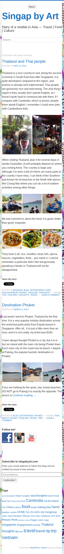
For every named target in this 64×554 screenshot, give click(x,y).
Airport (18, 496)
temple (36, 525)
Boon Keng (16, 501)
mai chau (35, 516)
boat (56, 496)
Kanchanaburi (10, 292)
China (9, 507)
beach (5, 418)
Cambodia (34, 500)
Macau (26, 516)
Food (48, 290)
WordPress (35, 548)
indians (5, 516)
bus (23, 501)
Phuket (23, 292)
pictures (21, 520)
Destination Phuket (18, 305)
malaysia (45, 516)
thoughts (23, 295)
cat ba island (51, 500)
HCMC (21, 512)
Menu (32, 6)
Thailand (33, 292)
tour (21, 531)
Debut (44, 548)
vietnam (10, 537)
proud (27, 520)
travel (34, 295)
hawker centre (9, 512)
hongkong (51, 512)
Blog (26, 290)
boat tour (6, 501)
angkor (26, 496)
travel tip (43, 531)
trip (40, 418)
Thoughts (44, 292)
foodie (34, 507)
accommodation (8, 496)
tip (16, 531)
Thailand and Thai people (24, 61)
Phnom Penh (10, 519)
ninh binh (55, 516)
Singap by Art (30, 16)
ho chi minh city (35, 512)
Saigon (34, 520)
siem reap (43, 520)
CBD (4, 507)
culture (17, 507)
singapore (9, 524)
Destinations (37, 290)
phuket (14, 418)
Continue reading (24, 395)
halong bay (44, 507)
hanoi (55, 507)
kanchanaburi (15, 516)
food (26, 506)
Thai (4, 295)
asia (57, 416)
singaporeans (25, 524)
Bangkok (18, 290)
